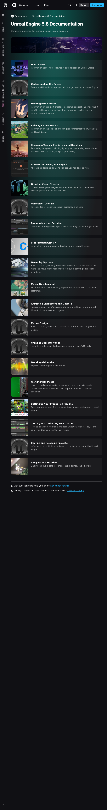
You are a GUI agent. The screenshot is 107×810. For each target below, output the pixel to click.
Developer (20, 16)
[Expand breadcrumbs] (29, 16)
